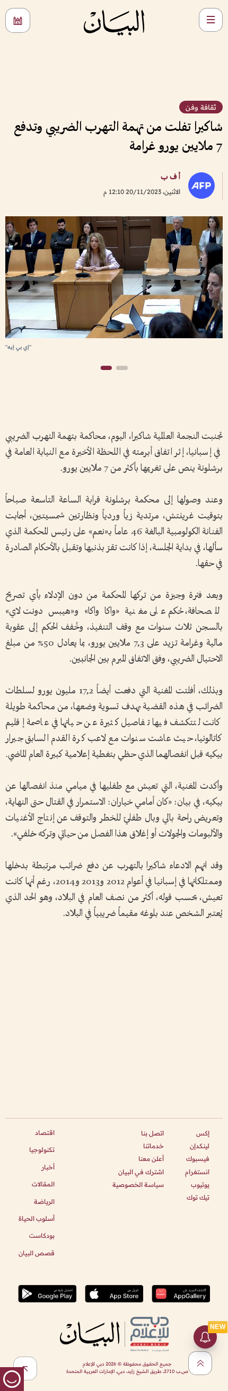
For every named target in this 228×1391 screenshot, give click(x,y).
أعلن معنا (151, 1159)
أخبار (48, 1167)
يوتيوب (200, 1184)
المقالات (43, 1184)
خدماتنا (153, 1146)
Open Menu (210, 19)
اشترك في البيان (141, 1172)
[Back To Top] (200, 1363)
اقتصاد (45, 1133)
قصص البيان (37, 1253)
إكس (202, 1133)
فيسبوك (197, 1159)
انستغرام (197, 1172)
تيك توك (198, 1197)
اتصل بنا (152, 1133)
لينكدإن (199, 1146)
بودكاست (42, 1235)
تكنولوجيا (42, 1150)
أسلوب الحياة (37, 1218)
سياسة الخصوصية (138, 1184)
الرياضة (44, 1201)
